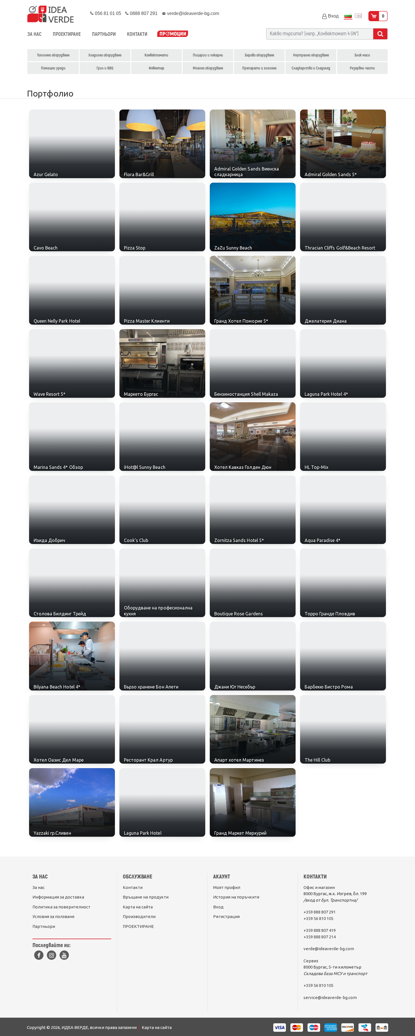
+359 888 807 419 (319, 930)
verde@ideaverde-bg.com (328, 948)
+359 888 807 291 (319, 912)
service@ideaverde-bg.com (330, 997)
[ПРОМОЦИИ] (172, 34)
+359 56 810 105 (318, 918)
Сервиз (310, 960)
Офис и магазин (319, 887)
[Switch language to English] (358, 16)
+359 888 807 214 (319, 936)
